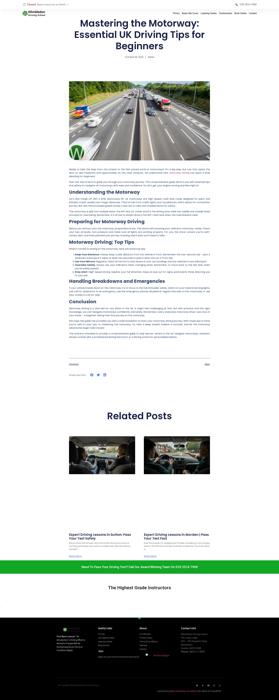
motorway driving (179, 173)
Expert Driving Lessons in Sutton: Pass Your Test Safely (100, 536)
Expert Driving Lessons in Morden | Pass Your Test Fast (176, 536)
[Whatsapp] (220, 685)
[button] (92, 375)
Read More (75, 556)
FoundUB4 (215, 691)
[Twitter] (197, 685)
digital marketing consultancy (183, 691)
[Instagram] (214, 685)
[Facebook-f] (203, 685)
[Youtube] (208, 685)
